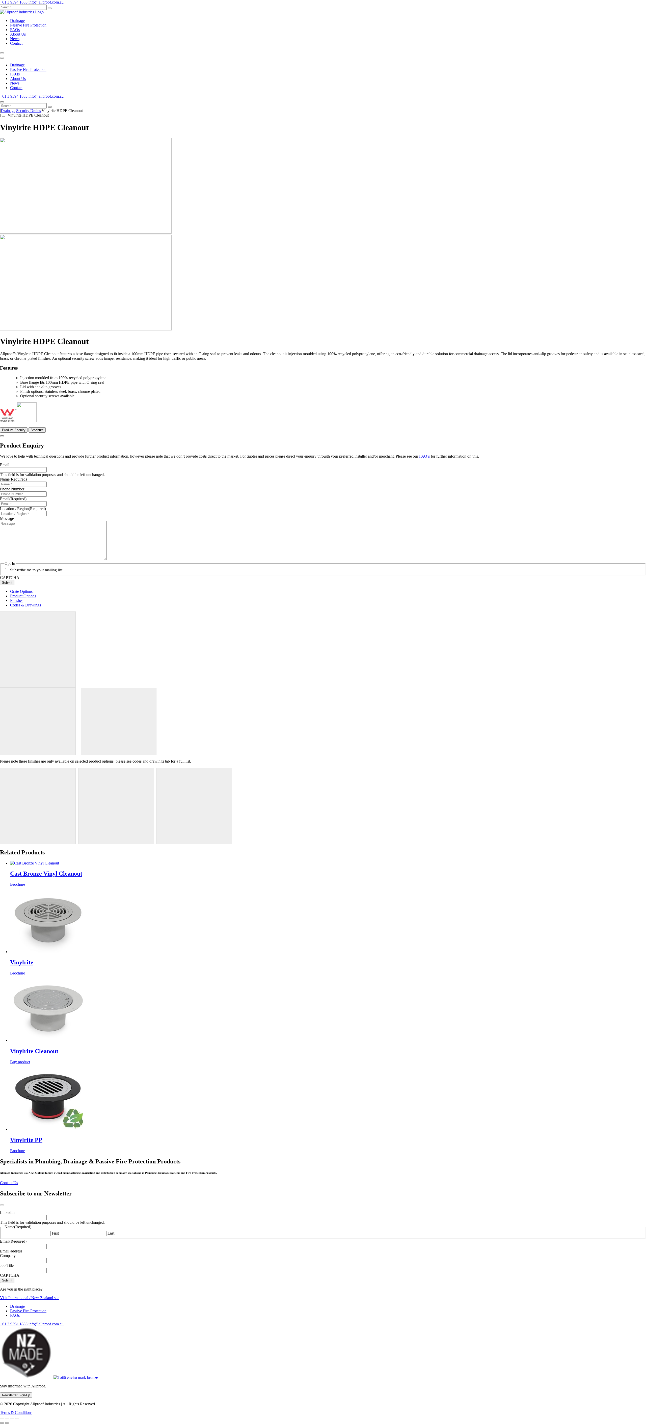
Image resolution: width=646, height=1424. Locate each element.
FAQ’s (424, 456)
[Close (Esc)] (17, 1418)
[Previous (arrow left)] (2, 1423)
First (55, 1233)
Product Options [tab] (23, 596)
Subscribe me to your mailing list (36, 570)
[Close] (2, 102)
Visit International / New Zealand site (29, 1298)
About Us (18, 34)
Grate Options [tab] (21, 591)
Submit (7, 582)
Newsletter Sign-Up (16, 1395)
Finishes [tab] (16, 600)
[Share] (12, 1418)
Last (110, 1233)
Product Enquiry (13, 430)
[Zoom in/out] (2, 1418)
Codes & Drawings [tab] (25, 605)
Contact (16, 43)
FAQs (15, 29)
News (14, 39)
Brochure (37, 430)
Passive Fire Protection (28, 25)
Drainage (17, 20)
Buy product (20, 1062)
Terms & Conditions (16, 1412)
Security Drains (28, 110)
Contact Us (9, 1183)
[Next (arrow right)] (7, 1423)
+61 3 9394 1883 (14, 2)
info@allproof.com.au (46, 2)
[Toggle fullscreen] (7, 1418)
